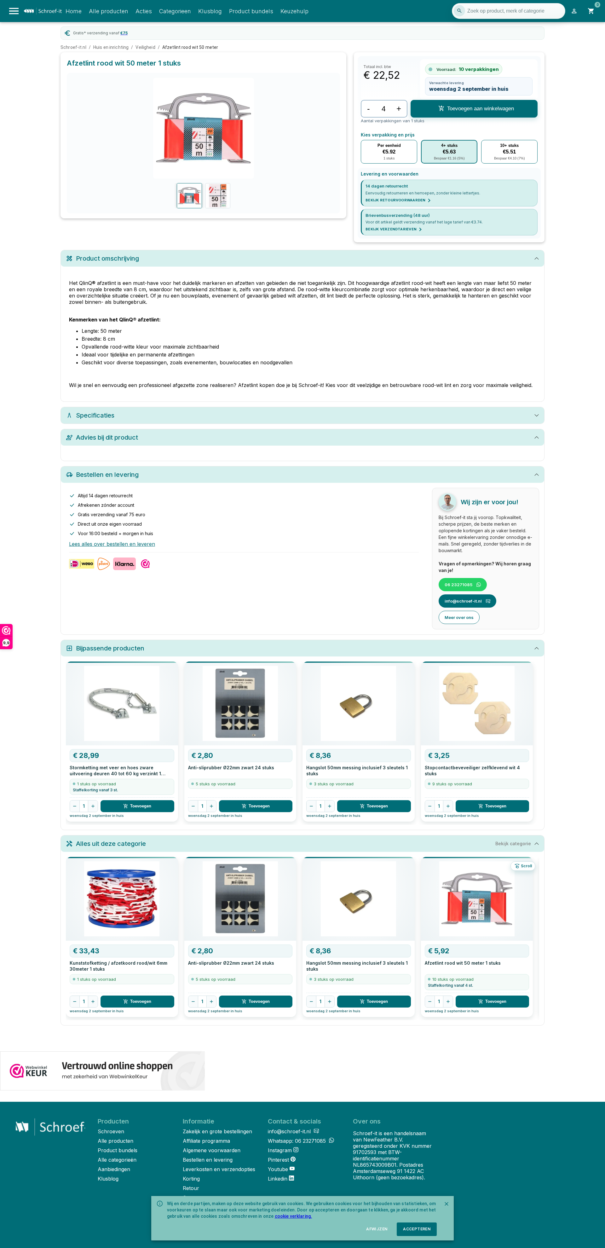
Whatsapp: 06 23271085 (297, 1141)
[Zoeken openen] (459, 10)
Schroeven (111, 1131)
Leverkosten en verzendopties (219, 1169)
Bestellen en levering (208, 1160)
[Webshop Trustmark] (102, 1071)
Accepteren (416, 1229)
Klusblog (210, 11)
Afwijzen (376, 1229)
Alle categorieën (117, 1160)
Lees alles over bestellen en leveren (112, 544)
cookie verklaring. (293, 1216)
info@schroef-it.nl (463, 601)
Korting (191, 1179)
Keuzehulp (294, 11)
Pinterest (278, 1160)
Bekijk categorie (513, 843)
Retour (191, 1188)
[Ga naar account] (574, 11)
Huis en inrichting (111, 47)
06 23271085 (458, 584)
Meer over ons (459, 617)
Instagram (280, 1150)
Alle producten (108, 11)
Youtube (278, 1169)
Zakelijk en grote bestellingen (217, 1131)
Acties (143, 11)
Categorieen (175, 11)
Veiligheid (145, 47)
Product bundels (251, 11)
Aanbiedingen (114, 1169)
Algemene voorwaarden (211, 1150)
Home (74, 11)
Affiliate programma (206, 1141)
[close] (446, 1204)
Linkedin (277, 1179)
